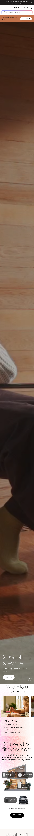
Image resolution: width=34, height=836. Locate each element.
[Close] (17, 799)
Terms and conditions (17, 819)
